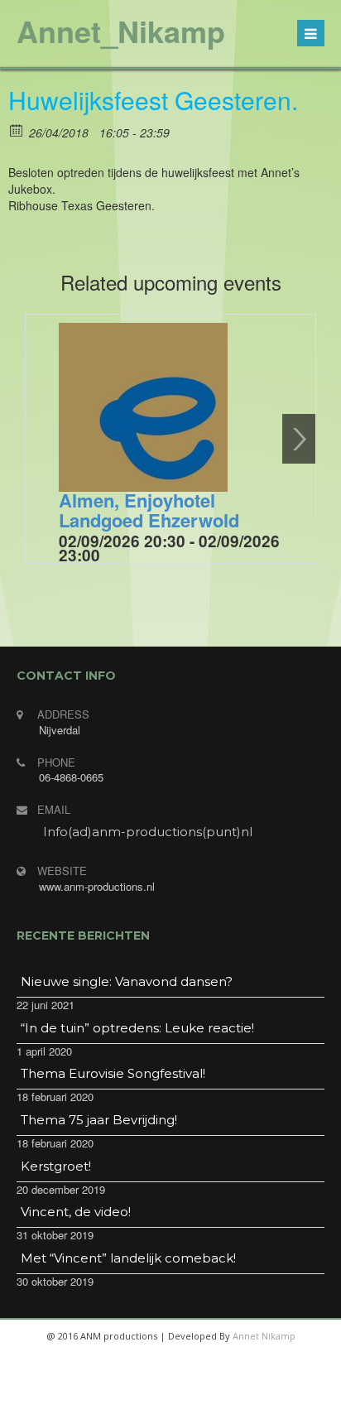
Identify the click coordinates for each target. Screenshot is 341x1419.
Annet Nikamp (264, 1336)
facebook (109, 1402)
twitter (149, 1402)
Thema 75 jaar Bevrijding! (99, 1120)
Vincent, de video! (76, 1211)
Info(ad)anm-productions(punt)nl (147, 831)
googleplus (188, 1402)
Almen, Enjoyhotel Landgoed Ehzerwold (149, 510)
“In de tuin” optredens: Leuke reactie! (137, 1028)
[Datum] (17, 129)
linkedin (228, 1402)
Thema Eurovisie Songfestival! (113, 1073)
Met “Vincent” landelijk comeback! (128, 1258)
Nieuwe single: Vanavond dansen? (127, 981)
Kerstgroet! (56, 1166)
